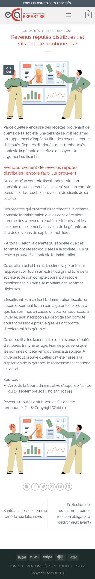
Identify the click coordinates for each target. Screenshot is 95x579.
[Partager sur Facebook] (35, 487)
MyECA (80, 566)
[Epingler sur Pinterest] (60, 487)
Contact (17, 566)
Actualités (31, 31)
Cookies (65, 566)
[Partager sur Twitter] (43, 487)
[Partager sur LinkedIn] (68, 487)
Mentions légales (41, 566)
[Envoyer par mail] (52, 487)
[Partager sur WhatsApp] (26, 487)
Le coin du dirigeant (56, 31)
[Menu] (68, 14)
